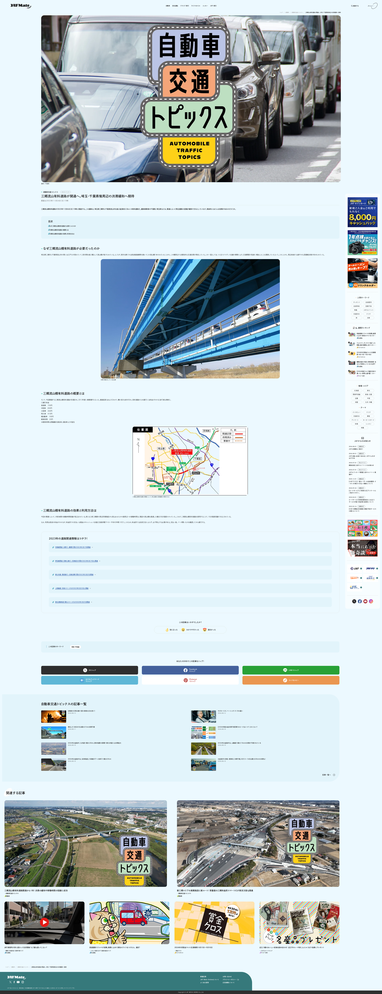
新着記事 (203, 976)
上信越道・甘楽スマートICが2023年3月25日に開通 (72, 588)
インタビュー (357, 412)
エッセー (205, 5)
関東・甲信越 (75, 647)
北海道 (356, 390)
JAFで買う (213, 5)
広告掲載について (228, 982)
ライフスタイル (195, 5)
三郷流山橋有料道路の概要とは (59, 230)
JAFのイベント (368, 310)
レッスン (368, 424)
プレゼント (356, 302)
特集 (355, 310)
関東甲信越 (356, 394)
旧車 (368, 317)
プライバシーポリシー (229, 979)
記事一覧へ (326, 775)
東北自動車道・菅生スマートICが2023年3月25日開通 (72, 602)
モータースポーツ (368, 420)
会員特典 (357, 306)
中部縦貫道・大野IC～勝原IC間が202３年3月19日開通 (73, 547)
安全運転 (175, 5)
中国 (368, 398)
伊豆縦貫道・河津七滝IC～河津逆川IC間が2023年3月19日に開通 (76, 561)
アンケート (355, 420)
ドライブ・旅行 (184, 5)
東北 (368, 390)
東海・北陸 (368, 394)
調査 (368, 416)
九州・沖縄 (368, 402)
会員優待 (369, 302)
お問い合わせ (227, 976)
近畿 (356, 398)
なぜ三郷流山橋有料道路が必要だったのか (62, 226)
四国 (356, 402)
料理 (356, 424)
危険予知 (369, 306)
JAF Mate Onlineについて (209, 979)
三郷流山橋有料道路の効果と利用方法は (61, 234)
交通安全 (357, 314)
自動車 (168, 5)
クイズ (368, 314)
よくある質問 (204, 982)
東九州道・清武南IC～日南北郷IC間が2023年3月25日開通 (74, 574)
